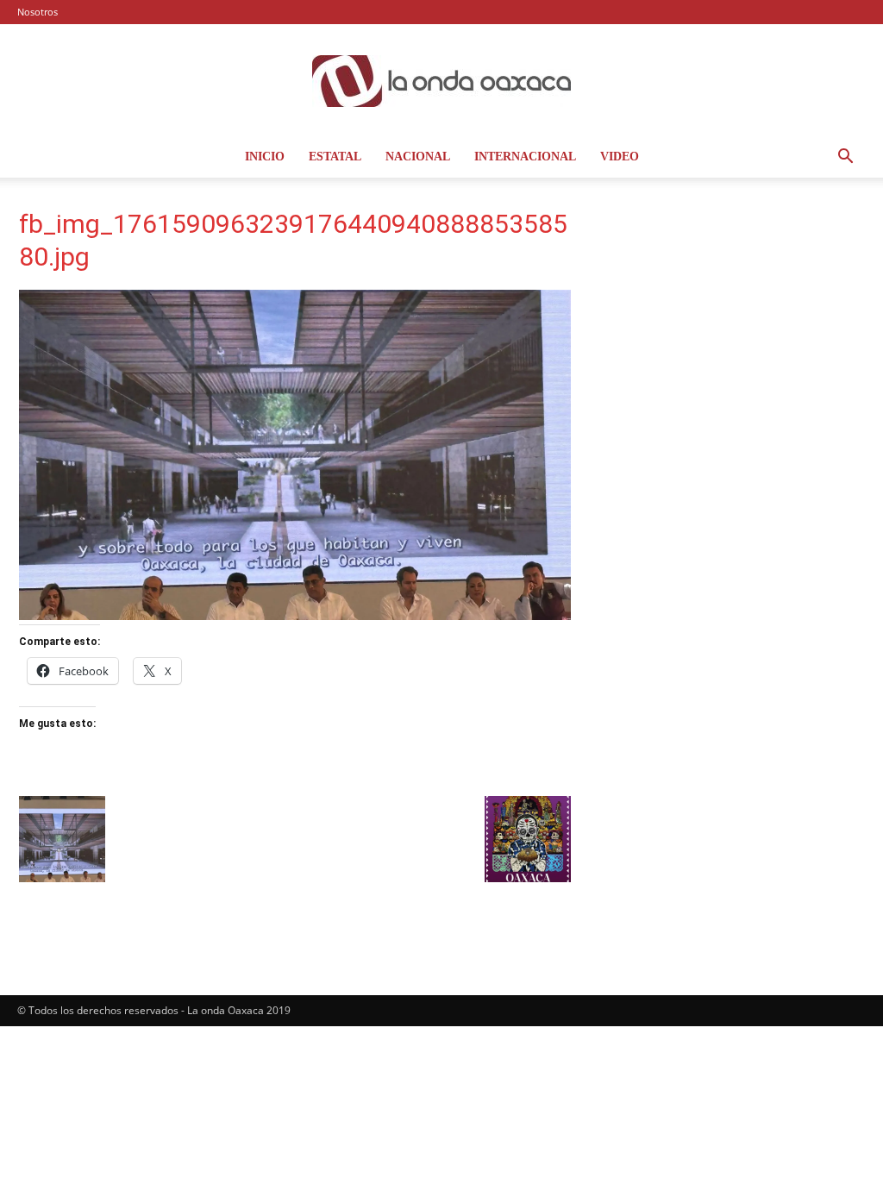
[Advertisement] (734, 323)
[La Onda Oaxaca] (441, 81)
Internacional (525, 156)
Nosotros (37, 11)
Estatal (335, 156)
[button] (845, 158)
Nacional (417, 156)
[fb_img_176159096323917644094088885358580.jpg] (295, 615)
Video (619, 156)
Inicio (265, 156)
